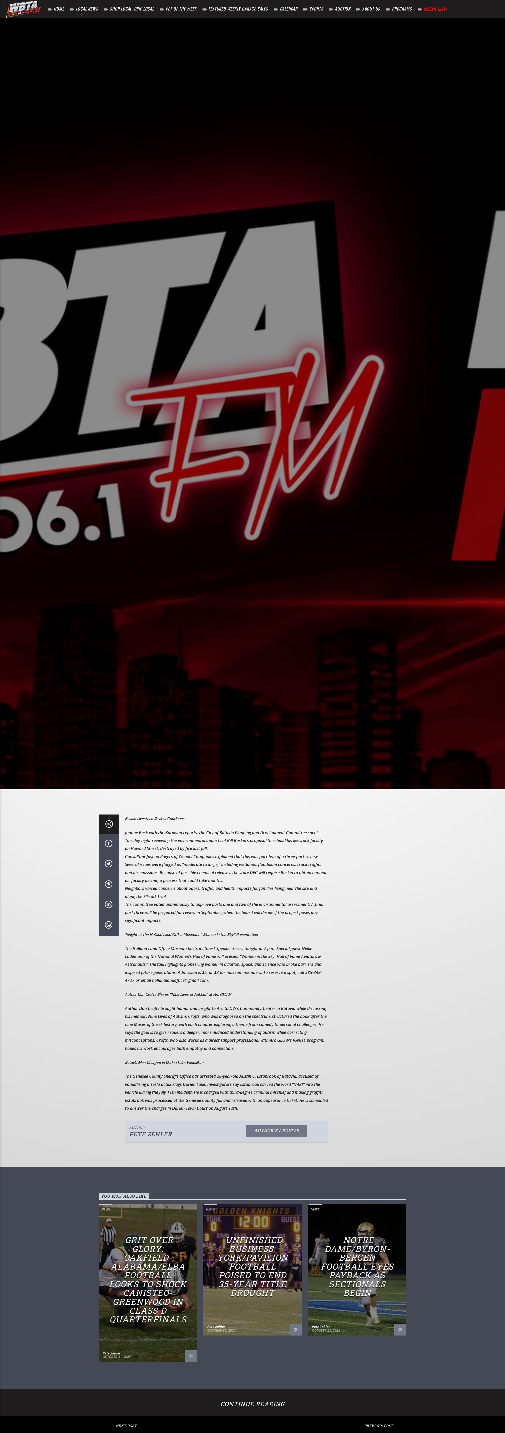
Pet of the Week (181, 9)
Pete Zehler (150, 1165)
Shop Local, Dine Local (132, 9)
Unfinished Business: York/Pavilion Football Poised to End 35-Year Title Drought (252, 1297)
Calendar (288, 9)
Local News (87, 9)
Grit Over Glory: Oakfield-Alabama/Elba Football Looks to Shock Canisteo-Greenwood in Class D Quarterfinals (147, 1310)
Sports (316, 9)
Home (59, 9)
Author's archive (276, 1161)
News (105, 1240)
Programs (402, 9)
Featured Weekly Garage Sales (238, 9)
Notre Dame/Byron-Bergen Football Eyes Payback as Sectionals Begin (357, 1297)
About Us (371, 9)
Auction (342, 9)
